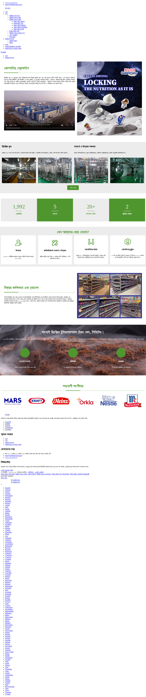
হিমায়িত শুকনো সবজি (15, 18)
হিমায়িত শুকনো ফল (14, 16)
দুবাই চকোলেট (32, 474)
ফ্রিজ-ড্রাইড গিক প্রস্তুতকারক (60, 474)
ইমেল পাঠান (4, 478)
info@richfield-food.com (13, 4)
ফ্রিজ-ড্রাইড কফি (14, 31)
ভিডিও (11, 43)
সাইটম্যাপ (31, 472)
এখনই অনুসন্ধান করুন (7, 470)
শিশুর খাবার (12, 37)
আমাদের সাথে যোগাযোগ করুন (13, 48)
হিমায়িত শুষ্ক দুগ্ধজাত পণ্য (17, 33)
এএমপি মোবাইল (39, 472)
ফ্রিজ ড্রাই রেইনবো (19, 21)
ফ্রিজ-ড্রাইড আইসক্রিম (20, 27)
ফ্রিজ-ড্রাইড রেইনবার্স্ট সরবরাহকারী (79, 474)
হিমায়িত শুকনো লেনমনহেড (44, 474)
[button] (73, 187)
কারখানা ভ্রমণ (13, 41)
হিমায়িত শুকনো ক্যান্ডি (15, 19)
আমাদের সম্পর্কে (9, 39)
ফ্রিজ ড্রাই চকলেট (19, 29)
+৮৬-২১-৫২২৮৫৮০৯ (11, 3)
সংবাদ (6, 45)
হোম (6, 12)
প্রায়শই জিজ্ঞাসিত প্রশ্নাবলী (13, 46)
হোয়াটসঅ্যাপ (16, 480)
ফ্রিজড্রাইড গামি (18, 23)
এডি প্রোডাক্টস (13, 35)
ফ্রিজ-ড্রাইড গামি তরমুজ (8, 474)
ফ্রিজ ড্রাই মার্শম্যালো (20, 25)
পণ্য (6, 14)
